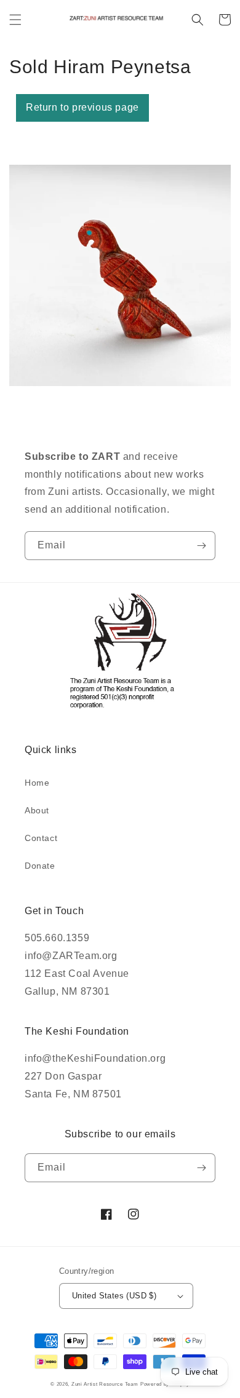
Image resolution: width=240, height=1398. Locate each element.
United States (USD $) (114, 1295)
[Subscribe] (201, 545)
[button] (15, 19)
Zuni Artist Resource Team (104, 1384)
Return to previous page (82, 107)
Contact (41, 838)
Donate (40, 866)
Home (37, 783)
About (37, 810)
